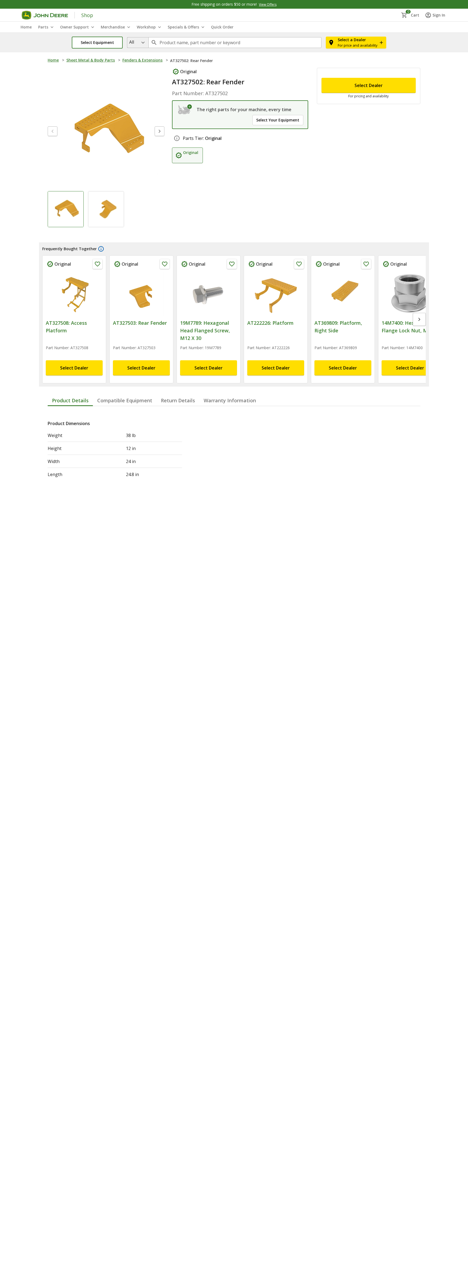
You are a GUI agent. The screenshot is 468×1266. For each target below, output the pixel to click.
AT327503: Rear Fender (140, 334)
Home (53, 60)
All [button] (131, 42)
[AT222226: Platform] (275, 305)
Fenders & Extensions (142, 60)
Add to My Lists (146, 73)
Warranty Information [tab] (230, 412)
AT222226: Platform (270, 334)
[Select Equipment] (185, 109)
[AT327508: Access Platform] (74, 305)
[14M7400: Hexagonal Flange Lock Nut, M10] (410, 305)
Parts (43, 27)
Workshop (146, 27)
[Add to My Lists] (97, 275)
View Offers (268, 4)
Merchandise (113, 27)
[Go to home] (45, 15)
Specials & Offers (183, 27)
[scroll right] (419, 330)
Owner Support (74, 27)
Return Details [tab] (178, 412)
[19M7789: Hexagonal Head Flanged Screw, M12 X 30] (208, 305)
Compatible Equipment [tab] (124, 412)
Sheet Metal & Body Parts (90, 60)
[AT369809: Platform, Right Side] (343, 305)
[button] (97, 43)
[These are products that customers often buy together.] (101, 260)
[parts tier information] (177, 138)
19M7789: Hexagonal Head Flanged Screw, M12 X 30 (205, 342)
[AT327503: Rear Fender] (141, 305)
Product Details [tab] (70, 412)
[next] (159, 142)
